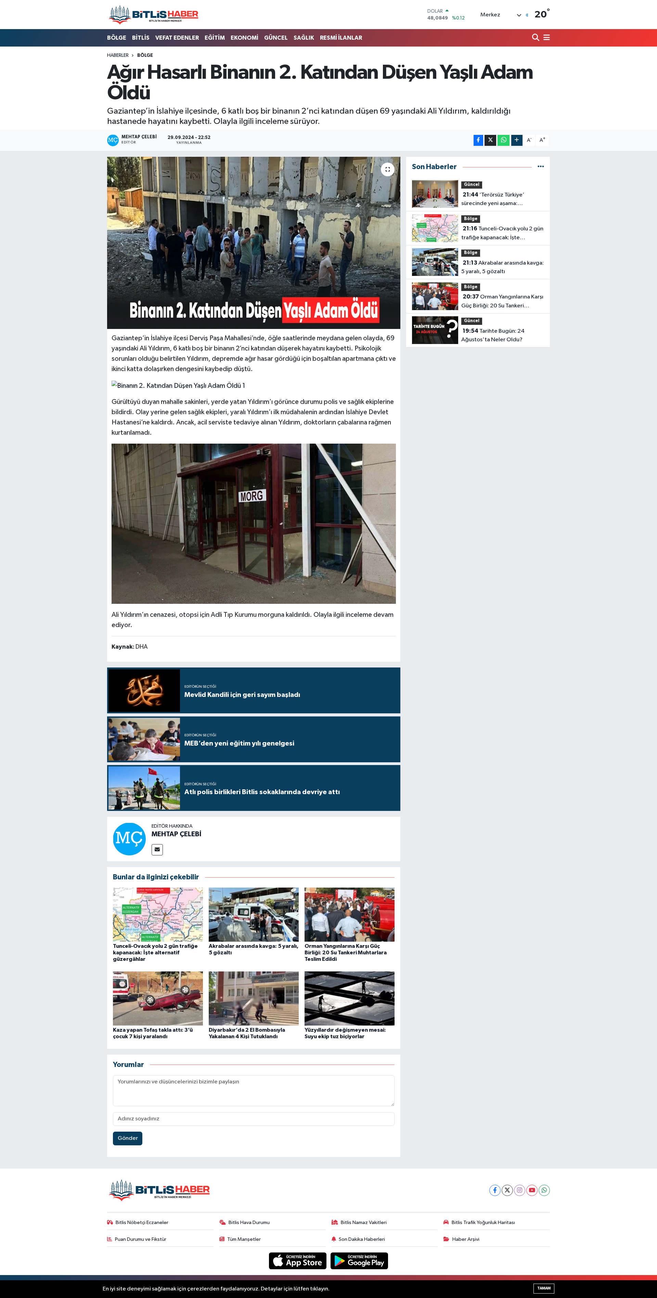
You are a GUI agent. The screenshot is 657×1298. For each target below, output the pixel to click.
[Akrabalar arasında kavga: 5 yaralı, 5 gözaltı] (254, 914)
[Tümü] (541, 167)
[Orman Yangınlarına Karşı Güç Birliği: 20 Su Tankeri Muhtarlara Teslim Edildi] (350, 914)
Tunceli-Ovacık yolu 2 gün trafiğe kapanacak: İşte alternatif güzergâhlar (155, 952)
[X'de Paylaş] (490, 140)
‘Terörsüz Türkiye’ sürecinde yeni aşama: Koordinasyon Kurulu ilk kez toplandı (495, 200)
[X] (507, 1190)
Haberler (118, 55)
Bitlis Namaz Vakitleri (364, 1222)
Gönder (128, 1138)
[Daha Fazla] (517, 140)
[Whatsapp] (544, 1190)
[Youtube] (532, 1190)
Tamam (544, 1288)
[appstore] (298, 1261)
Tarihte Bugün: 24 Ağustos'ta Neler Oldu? (493, 335)
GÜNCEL (276, 38)
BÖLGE (116, 38)
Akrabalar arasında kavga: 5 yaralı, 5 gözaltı (502, 267)
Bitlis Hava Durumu (249, 1222)
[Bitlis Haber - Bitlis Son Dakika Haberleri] (153, 14)
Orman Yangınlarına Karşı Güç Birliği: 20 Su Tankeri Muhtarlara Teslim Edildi (346, 952)
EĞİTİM (215, 38)
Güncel (471, 184)
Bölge (145, 55)
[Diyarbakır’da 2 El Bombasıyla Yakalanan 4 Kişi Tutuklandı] (254, 998)
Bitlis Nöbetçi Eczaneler (142, 1222)
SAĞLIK (304, 38)
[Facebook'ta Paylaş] (478, 140)
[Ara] (536, 38)
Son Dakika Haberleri (362, 1239)
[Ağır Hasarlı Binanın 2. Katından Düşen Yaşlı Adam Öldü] (253, 243)
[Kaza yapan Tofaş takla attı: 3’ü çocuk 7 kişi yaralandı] (158, 998)
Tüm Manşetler (244, 1239)
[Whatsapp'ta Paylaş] (504, 140)
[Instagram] (519, 1190)
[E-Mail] (157, 849)
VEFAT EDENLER (177, 38)
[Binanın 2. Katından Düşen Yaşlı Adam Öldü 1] (178, 385)
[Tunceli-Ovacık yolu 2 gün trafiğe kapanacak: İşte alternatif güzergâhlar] (158, 914)
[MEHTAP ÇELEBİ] (129, 839)
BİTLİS (141, 38)
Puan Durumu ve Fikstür (140, 1239)
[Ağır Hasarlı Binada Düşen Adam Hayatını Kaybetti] (254, 523)
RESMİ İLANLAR (341, 38)
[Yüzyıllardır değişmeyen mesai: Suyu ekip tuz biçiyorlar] (350, 998)
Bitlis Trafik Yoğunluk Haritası (483, 1222)
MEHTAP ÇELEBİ (176, 834)
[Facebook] (495, 1190)
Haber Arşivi (465, 1239)
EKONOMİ (244, 38)
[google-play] (359, 1261)
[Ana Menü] (545, 38)
